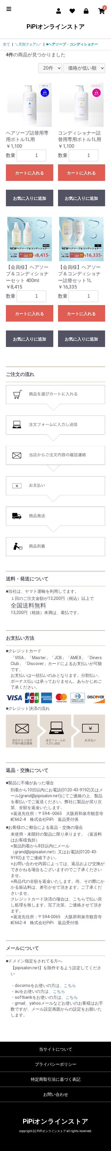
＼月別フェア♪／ (28, 44)
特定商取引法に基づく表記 (56, 1079)
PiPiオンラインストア (56, 26)
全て (6, 44)
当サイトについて (55, 1049)
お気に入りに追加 (29, 198)
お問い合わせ (55, 1094)
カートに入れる (29, 173)
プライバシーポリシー (55, 1064)
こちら (70, 985)
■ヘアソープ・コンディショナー (72, 44)
